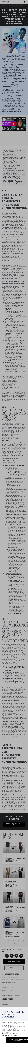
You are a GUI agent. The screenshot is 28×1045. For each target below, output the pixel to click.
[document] (14, 522)
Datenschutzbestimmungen (11, 1034)
